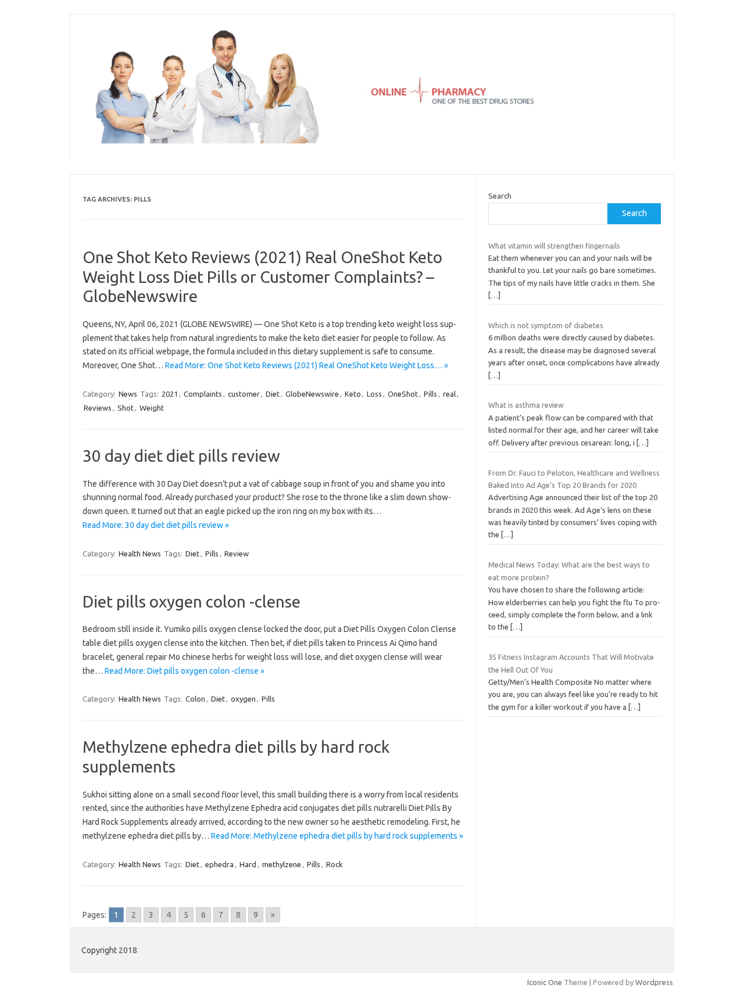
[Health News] (372, 140)
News (128, 394)
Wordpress (654, 982)
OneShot (403, 394)
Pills (430, 394)
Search (500, 196)
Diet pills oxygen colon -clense (192, 601)
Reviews (98, 408)
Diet (273, 394)
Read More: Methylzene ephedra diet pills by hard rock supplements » (337, 835)
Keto (353, 394)
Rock (334, 864)
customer (244, 394)
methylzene (281, 864)
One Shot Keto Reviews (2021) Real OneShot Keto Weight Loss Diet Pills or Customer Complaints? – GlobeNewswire (262, 276)
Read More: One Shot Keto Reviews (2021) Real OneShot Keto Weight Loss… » (306, 365)
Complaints (203, 394)
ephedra (219, 864)
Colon (195, 699)
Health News (140, 553)
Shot (125, 408)
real (449, 394)
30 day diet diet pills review (181, 456)
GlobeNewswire (312, 394)
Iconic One (544, 982)
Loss (374, 394)
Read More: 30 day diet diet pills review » (156, 525)
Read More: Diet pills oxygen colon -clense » (184, 671)
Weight (152, 408)
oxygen (243, 699)
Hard (247, 864)
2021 (170, 394)
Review (236, 553)
